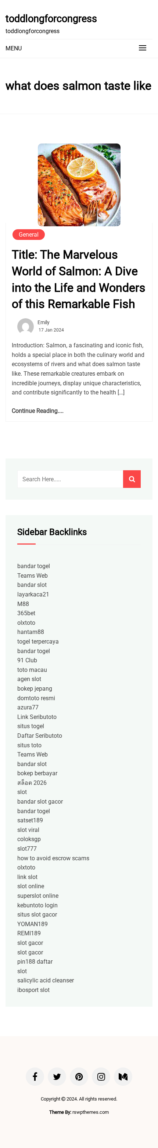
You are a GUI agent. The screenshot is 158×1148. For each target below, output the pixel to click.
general (29, 234)
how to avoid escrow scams (53, 858)
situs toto (29, 745)
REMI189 (29, 933)
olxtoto (26, 622)
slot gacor (30, 942)
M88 (23, 603)
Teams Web (32, 575)
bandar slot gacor (40, 801)
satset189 (30, 820)
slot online (30, 886)
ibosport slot (33, 989)
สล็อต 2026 (32, 782)
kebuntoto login (37, 905)
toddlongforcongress (51, 19)
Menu (14, 48)
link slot (27, 877)
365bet (26, 613)
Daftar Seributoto (39, 735)
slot (22, 792)
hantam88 (30, 631)
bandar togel (33, 566)
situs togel (30, 726)
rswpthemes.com (90, 1112)
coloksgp (29, 839)
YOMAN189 (32, 924)
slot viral (28, 829)
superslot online (37, 895)
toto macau (32, 669)
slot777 (27, 848)
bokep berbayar (37, 773)
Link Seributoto (37, 716)
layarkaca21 (33, 594)
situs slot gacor (37, 914)
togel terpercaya (38, 641)
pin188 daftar (35, 961)
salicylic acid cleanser (45, 980)
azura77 (28, 707)
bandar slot (32, 584)
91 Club (27, 660)
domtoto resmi (36, 698)
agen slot (29, 679)
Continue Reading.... (38, 410)
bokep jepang (34, 688)
